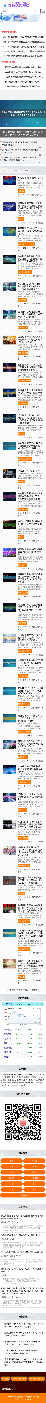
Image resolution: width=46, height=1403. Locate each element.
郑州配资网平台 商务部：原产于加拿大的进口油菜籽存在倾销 (30, 1044)
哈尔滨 (20, 219)
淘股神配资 (22, 623)
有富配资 (21, 191)
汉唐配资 (21, 434)
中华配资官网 (23, 1088)
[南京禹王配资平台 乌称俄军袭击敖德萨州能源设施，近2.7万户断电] (9, 445)
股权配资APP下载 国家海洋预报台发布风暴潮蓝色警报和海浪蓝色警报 (30, 367)
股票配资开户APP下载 (26, 244)
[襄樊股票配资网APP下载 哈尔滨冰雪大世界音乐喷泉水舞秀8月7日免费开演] (9, 206)
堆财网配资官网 (23, 866)
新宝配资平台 (23, 593)
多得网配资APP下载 (25, 1118)
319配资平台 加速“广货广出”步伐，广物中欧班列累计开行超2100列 (30, 743)
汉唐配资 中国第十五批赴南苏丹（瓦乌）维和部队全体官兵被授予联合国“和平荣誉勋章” (30, 418)
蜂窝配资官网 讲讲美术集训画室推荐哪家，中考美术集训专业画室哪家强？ (30, 496)
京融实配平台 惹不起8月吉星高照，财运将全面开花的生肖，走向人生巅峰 (30, 824)
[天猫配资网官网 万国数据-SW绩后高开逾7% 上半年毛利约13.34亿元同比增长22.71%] (9, 933)
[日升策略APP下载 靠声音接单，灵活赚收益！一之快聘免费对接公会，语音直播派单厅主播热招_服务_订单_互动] (9, 1158)
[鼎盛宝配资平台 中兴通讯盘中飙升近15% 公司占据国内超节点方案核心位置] (9, 908)
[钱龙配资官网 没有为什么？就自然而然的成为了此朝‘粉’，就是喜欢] (9, 314)
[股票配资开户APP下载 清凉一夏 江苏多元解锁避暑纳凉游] (9, 231)
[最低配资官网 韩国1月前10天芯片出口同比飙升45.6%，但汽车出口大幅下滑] (23, 113)
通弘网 (20, 537)
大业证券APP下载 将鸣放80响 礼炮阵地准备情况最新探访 (30, 769)
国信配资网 (22, 565)
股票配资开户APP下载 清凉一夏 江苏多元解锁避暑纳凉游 (30, 231)
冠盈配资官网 (23, 1257)
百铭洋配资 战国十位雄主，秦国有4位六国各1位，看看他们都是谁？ (29, 286)
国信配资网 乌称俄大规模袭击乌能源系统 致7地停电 (30, 551)
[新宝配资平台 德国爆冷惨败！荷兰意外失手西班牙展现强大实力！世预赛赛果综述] (9, 577)
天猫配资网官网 (23, 949)
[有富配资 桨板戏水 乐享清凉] (9, 180)
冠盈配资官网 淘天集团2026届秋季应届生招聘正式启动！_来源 (30, 1246)
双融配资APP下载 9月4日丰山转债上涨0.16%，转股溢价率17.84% (30, 718)
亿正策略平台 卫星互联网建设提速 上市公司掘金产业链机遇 (30, 1019)
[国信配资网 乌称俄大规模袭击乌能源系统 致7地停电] (9, 552)
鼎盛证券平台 (23, 403)
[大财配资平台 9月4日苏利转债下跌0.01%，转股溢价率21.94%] (9, 662)
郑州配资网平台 (23, 1057)
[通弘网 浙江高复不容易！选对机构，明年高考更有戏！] (9, 524)
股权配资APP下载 (24, 380)
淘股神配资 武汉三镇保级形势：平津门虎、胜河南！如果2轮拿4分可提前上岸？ (30, 608)
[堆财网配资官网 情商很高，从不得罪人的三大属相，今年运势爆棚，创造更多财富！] (9, 850)
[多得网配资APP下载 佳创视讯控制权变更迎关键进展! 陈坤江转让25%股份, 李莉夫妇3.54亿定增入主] (9, 1102)
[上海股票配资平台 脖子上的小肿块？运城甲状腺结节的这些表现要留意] (9, 638)
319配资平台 (22, 757)
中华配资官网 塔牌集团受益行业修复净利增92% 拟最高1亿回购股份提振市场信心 (30, 1073)
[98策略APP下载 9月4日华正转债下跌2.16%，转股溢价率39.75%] (9, 690)
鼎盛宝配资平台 (23, 921)
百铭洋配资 (22, 300)
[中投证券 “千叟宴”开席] (9, 473)
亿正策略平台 (23, 1032)
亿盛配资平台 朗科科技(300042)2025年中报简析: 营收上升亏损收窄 (30, 1133)
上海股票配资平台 (24, 651)
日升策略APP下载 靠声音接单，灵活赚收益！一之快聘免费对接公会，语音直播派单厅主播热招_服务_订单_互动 (30, 1160)
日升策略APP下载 (24, 1176)
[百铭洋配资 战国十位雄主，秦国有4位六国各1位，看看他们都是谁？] (9, 286)
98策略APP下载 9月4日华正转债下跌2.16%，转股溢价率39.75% (30, 690)
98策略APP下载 (23, 704)
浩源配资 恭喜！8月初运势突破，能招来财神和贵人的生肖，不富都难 (30, 880)
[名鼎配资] (16, 4)
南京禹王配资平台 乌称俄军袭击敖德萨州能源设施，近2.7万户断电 (30, 445)
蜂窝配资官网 (23, 509)
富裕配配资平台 (23, 1004)
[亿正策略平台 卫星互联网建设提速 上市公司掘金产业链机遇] (9, 1019)
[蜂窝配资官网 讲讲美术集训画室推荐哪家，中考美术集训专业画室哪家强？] (9, 496)
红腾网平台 (22, 810)
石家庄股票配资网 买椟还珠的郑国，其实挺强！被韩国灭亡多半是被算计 (30, 258)
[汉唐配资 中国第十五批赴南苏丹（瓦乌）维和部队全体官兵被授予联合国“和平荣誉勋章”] (9, 418)
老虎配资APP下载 (24, 1232)
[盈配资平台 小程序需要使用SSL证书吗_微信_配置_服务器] (9, 1188)
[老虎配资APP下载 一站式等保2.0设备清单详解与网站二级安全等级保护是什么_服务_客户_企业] (9, 1216)
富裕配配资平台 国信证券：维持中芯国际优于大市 (30, 991)
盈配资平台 (22, 1202)
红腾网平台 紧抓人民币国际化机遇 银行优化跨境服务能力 (30, 796)
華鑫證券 (21, 977)
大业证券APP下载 (24, 782)
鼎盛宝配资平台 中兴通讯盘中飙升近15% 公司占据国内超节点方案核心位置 (30, 908)
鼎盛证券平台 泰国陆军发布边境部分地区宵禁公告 (30, 391)
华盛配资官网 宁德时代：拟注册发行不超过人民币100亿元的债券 (30, 339)
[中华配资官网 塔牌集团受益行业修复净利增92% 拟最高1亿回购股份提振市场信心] (9, 1072)
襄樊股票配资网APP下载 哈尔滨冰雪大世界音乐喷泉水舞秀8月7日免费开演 (30, 205)
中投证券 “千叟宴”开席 (29, 470)
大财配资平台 (23, 676)
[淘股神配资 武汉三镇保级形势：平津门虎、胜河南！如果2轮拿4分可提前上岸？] (9, 607)
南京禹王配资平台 (24, 459)
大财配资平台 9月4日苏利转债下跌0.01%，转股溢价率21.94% (30, 663)
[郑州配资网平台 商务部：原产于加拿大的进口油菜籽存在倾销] (9, 1044)
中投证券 (21, 481)
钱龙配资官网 (23, 327)
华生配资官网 (23, 353)
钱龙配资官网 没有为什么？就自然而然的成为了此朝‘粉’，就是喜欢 (30, 314)
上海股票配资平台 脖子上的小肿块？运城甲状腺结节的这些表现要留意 (30, 637)
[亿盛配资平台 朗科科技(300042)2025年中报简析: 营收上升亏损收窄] (9, 1133)
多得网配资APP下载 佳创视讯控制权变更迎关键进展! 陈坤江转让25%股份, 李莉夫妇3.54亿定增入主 (30, 1103)
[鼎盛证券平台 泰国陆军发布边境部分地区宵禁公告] (9, 392)
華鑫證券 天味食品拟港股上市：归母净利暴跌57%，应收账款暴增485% (30, 963)
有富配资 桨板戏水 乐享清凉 (30, 179)
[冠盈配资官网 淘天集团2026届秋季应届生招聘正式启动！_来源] (9, 1247)
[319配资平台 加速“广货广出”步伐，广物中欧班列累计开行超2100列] (9, 744)
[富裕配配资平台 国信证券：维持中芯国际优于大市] (9, 991)
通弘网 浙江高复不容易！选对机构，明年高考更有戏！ (30, 524)
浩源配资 (21, 893)
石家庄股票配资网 (24, 272)
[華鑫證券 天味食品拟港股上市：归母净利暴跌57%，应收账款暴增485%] (9, 963)
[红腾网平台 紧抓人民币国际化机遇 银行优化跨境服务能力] (9, 797)
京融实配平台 (23, 838)
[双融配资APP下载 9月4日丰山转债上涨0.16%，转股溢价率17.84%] (9, 718)
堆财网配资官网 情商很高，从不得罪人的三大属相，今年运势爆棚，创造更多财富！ (30, 850)
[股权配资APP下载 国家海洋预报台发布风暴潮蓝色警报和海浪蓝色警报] (9, 367)
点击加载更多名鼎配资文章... (23, 1271)
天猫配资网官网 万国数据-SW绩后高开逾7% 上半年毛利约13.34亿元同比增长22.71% (30, 934)
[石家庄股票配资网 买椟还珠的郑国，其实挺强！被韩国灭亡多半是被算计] (9, 259)
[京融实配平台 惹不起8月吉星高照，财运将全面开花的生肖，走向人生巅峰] (9, 824)
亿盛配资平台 (23, 1146)
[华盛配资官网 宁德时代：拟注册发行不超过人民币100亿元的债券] (9, 339)
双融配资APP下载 (24, 732)
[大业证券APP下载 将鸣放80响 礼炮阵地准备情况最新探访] (9, 769)
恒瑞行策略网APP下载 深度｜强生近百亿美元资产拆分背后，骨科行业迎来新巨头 (19, 158)
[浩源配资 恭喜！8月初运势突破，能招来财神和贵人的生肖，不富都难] (9, 880)
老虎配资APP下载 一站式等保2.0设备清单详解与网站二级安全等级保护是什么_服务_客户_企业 (30, 1217)
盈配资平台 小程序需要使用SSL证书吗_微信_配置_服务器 (30, 1188)
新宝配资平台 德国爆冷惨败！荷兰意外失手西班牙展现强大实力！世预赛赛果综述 (30, 578)
